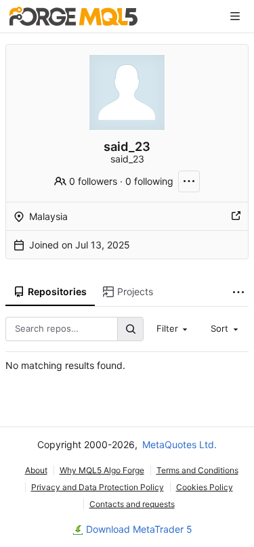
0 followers (93, 181)
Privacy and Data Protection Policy (97, 487)
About (36, 470)
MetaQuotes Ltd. (179, 444)
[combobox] (173, 329)
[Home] (73, 16)
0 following (149, 181)
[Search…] (130, 329)
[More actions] (189, 181)
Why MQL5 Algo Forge (102, 470)
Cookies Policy (204, 487)
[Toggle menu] (235, 16)
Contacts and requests (132, 504)
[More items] (238, 292)
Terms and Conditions (197, 470)
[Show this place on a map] (235, 216)
